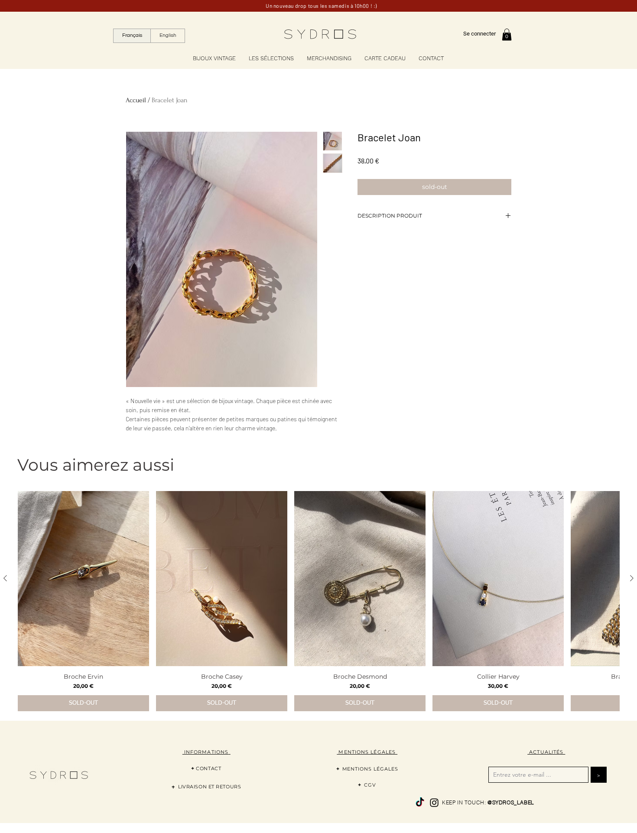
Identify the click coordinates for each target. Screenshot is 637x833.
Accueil (136, 100)
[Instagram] (434, 802)
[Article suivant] (632, 578)
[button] (507, 34)
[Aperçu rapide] (83, 578)
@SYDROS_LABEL (511, 802)
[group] (318, 601)
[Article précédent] (5, 578)
